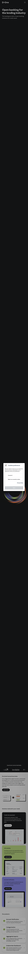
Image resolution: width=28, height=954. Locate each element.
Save (14, 487)
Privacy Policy (20, 482)
